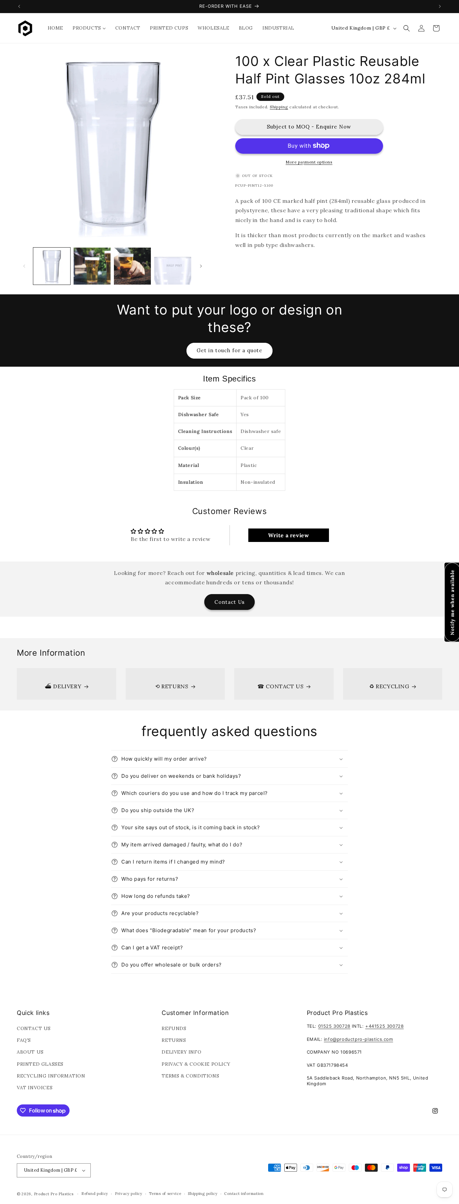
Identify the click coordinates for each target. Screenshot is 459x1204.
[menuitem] (55, 28)
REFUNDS (174, 1028)
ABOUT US (30, 1052)
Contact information (243, 1193)
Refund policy (94, 1193)
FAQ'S (24, 1040)
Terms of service (165, 1193)
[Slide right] (201, 266)
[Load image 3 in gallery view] (132, 266)
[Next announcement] (439, 6)
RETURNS (174, 1040)
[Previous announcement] (19, 6)
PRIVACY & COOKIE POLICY (196, 1064)
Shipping (279, 106)
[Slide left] (24, 266)
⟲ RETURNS (171, 686)
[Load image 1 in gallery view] (51, 266)
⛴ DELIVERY (63, 686)
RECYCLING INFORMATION (51, 1076)
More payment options (309, 161)
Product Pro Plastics (54, 1194)
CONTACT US (34, 1028)
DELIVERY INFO (181, 1052)
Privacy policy (128, 1193)
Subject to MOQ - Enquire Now (309, 126)
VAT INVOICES (34, 1088)
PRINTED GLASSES (40, 1064)
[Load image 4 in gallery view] (172, 266)
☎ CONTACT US (280, 686)
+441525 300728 (384, 1026)
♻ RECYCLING (389, 686)
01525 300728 (334, 1026)
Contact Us (229, 602)
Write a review (288, 535)
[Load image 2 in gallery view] (92, 266)
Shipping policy (203, 1193)
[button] (406, 28)
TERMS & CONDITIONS (190, 1076)
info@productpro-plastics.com (358, 1039)
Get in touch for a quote (229, 350)
